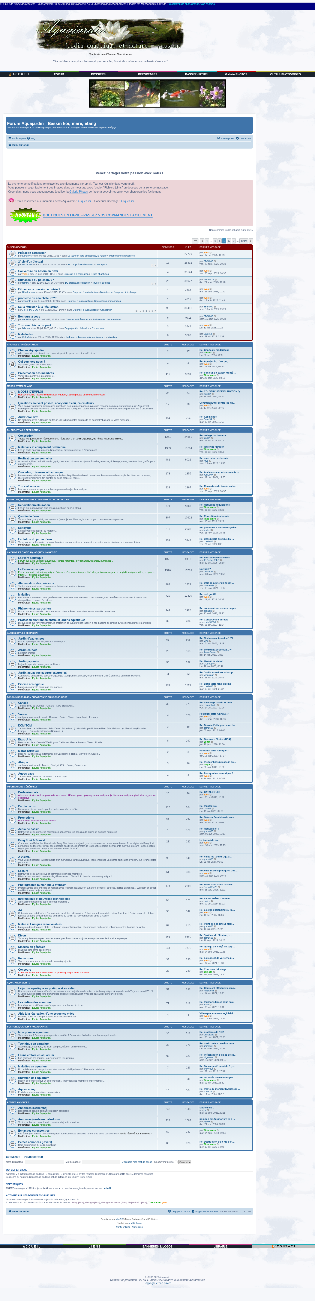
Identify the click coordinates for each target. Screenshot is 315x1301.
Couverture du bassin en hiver (38, 271)
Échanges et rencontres (34, 1130)
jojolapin (208, 610)
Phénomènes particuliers (122, 255)
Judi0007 (208, 474)
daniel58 (26, 319)
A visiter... (25, 857)
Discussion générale (31, 946)
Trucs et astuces (100, 274)
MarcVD (208, 352)
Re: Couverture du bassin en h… (218, 486)
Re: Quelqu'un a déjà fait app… (217, 946)
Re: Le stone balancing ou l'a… (217, 910)
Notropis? (205, 569)
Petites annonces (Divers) (35, 1142)
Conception (101, 264)
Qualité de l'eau (28, 516)
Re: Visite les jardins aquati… (216, 856)
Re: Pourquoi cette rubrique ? (216, 773)
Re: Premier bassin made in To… (218, 762)
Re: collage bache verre (213, 435)
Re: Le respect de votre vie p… (217, 958)
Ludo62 (107, 1188)
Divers (22, 935)
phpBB (119, 1219)
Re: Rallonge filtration (212, 446)
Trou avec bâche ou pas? (34, 325)
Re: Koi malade (208, 416)
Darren (207, 808)
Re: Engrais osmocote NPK (215, 557)
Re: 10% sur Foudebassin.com (217, 817)
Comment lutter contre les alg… (218, 402)
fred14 (207, 438)
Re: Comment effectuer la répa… (218, 988)
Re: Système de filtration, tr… (216, 935)
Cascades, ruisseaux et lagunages (40, 472)
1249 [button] (244, 241)
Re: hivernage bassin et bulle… (217, 702)
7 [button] (233, 241)
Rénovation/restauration (34, 505)
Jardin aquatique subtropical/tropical (42, 672)
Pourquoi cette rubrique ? (214, 714)
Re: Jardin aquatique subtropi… (218, 672)
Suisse (22, 714)
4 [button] (219, 241)
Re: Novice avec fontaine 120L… (218, 638)
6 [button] (229, 241)
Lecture (23, 870)
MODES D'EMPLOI (30, 391)
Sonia (207, 741)
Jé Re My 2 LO (30, 310)
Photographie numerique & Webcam (42, 884)
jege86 (207, 1121)
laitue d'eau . (207, 1107)
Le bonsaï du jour (209, 840)
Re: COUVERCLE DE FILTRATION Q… (221, 391)
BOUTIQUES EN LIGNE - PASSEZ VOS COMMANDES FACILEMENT (98, 215)
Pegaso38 (209, 990)
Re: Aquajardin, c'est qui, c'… (216, 361)
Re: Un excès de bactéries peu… (218, 1077)
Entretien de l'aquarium (33, 1077)
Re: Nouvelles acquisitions (215, 504)
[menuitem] (31, 138)
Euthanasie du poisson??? (36, 279)
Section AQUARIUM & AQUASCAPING (27, 1027)
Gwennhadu (210, 705)
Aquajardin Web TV (18, 983)
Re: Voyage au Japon (211, 661)
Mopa (207, 764)
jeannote (26, 301)
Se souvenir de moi (164, 1162)
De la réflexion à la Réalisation (38, 307)
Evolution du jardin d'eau (35, 539)
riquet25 (208, 1091)
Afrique (23, 762)
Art (20, 910)
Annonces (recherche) (32, 1107)
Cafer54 (26, 337)
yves (206, 252)
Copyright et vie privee (157, 1283)
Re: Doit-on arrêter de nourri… (217, 583)
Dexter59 (208, 571)
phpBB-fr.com (135, 1223)
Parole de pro (27, 806)
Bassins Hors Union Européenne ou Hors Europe (37, 697)
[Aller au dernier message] (210, 252)
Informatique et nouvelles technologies (44, 898)
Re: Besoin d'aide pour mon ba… (218, 725)
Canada (23, 702)
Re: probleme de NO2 (212, 1032)
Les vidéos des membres (34, 1002)
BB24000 (27, 264)
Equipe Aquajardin (41, 355)
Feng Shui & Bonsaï (31, 840)
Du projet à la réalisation (80, 264)
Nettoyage (24, 527)
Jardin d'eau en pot (31, 638)
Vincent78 (209, 279)
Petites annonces (18, 1102)
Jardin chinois (27, 650)
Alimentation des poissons (36, 583)
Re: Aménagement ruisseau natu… (219, 472)
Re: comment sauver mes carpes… (219, 608)
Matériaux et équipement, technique (118, 292)
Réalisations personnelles (107, 301)
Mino (206, 641)
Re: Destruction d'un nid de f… (217, 1141)
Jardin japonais (28, 661)
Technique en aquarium (34, 1043)
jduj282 (207, 394)
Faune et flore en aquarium (36, 1055)
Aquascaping (27, 1089)
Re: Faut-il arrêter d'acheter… (216, 898)
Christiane (209, 1034)
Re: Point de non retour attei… (217, 924)
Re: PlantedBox (208, 806)
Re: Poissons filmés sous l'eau (217, 1002)
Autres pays (26, 773)
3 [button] (215, 241)
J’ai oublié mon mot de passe (137, 1162)
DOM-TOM (25, 725)
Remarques (25, 958)
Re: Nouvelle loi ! (209, 828)
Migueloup (209, 675)
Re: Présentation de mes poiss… (218, 1054)
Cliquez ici (84, 201)
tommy (25, 282)
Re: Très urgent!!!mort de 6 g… (217, 1066)
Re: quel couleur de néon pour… (218, 1043)
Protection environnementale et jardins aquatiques (51, 620)
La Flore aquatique (30, 557)
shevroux (208, 1068)
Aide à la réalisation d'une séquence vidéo (46, 1013)
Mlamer (26, 328)
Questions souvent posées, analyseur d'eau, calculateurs (56, 403)
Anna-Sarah (210, 652)
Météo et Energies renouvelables (40, 924)
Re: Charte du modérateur (214, 350)
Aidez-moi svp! (28, 417)
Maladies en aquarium (33, 1066)
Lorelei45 (27, 255)
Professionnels (28, 792)
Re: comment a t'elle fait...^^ (215, 649)
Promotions (26, 817)
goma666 (208, 727)
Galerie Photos (78, 191)
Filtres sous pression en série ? (39, 289)
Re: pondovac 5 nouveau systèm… (219, 527)
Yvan (206, 1004)
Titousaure (210, 375)
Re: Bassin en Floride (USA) (215, 739)
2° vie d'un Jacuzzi (30, 261)
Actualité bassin (28, 829)
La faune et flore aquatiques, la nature (87, 255)
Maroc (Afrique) (28, 750)
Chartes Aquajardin (31, 350)
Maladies (112, 337)
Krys (206, 460)
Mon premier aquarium (33, 1032)
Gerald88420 (210, 887)
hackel (207, 530)
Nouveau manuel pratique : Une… (219, 870)
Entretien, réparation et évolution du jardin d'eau (38, 499)
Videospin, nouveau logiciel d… (217, 1013)
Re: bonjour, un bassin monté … (218, 372)
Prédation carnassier (32, 252)
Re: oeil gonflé (208, 594)
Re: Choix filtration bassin (214, 516)
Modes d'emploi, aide (19, 386)
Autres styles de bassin (22, 633)
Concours (24, 969)
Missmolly (209, 585)
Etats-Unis (25, 739)
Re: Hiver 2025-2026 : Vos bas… (217, 884)
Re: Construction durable (214, 619)
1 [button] (207, 241)
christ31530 (210, 622)
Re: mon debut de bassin (214, 458)
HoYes (207, 901)
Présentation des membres (107, 319)
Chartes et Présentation (78, 319)
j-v (205, 1110)
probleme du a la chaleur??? (37, 298)
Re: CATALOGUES (210, 792)
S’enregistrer (33, 1157)
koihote (208, 972)
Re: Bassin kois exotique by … (217, 539)
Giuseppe (209, 663)
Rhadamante (29, 292)
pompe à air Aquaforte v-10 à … (217, 1119)
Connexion (13, 1157)
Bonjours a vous (29, 316)
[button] (195, 240)
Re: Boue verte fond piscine (215, 683)
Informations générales (22, 787)
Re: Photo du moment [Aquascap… (220, 1089)
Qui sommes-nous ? (31, 361)
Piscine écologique (31, 684)
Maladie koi (25, 334)
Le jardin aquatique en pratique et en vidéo (46, 988)
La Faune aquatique (31, 569)
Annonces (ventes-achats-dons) (39, 1119)
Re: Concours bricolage (213, 969)
